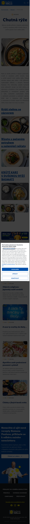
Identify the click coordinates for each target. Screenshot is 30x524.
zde (2, 265)
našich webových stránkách (9, 248)
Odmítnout (15, 278)
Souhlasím (15, 269)
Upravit (15, 274)
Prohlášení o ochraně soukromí (8, 264)
